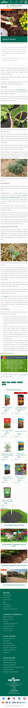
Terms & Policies (8, 626)
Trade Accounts (8, 619)
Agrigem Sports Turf (10, 662)
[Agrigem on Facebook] (4, 698)
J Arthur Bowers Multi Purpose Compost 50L (20, 408)
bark (9, 210)
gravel (3, 384)
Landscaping (7, 606)
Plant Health (7, 599)
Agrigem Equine (8, 669)
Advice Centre (7, 643)
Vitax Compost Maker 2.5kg (7, 431)
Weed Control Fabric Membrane (21, 477)
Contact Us (6, 652)
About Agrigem (8, 617)
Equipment (6, 604)
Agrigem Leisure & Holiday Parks (13, 667)
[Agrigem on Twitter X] (9, 698)
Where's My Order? (9, 650)
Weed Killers (7, 595)
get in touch (24, 374)
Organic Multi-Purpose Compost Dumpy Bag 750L (7, 454)
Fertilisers (6, 597)
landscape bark (21, 90)
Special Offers (8, 630)
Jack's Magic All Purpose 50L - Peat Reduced (7, 477)
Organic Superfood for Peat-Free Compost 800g (7, 500)
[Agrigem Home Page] (4, 2)
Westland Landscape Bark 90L (7, 408)
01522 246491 (14, 691)
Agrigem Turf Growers (10, 672)
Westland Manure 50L (20, 431)
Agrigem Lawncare (9, 665)
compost (6, 296)
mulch (3, 382)
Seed (4, 602)
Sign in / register (8, 638)
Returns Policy (8, 628)
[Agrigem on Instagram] (14, 698)
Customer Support (9, 645)
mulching (20, 382)
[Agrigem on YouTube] (24, 698)
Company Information (10, 624)
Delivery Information (10, 648)
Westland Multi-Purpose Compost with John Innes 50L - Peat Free (20, 454)
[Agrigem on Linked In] (19, 698)
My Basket (6, 641)
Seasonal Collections (10, 609)
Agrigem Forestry (9, 660)
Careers (5, 621)
